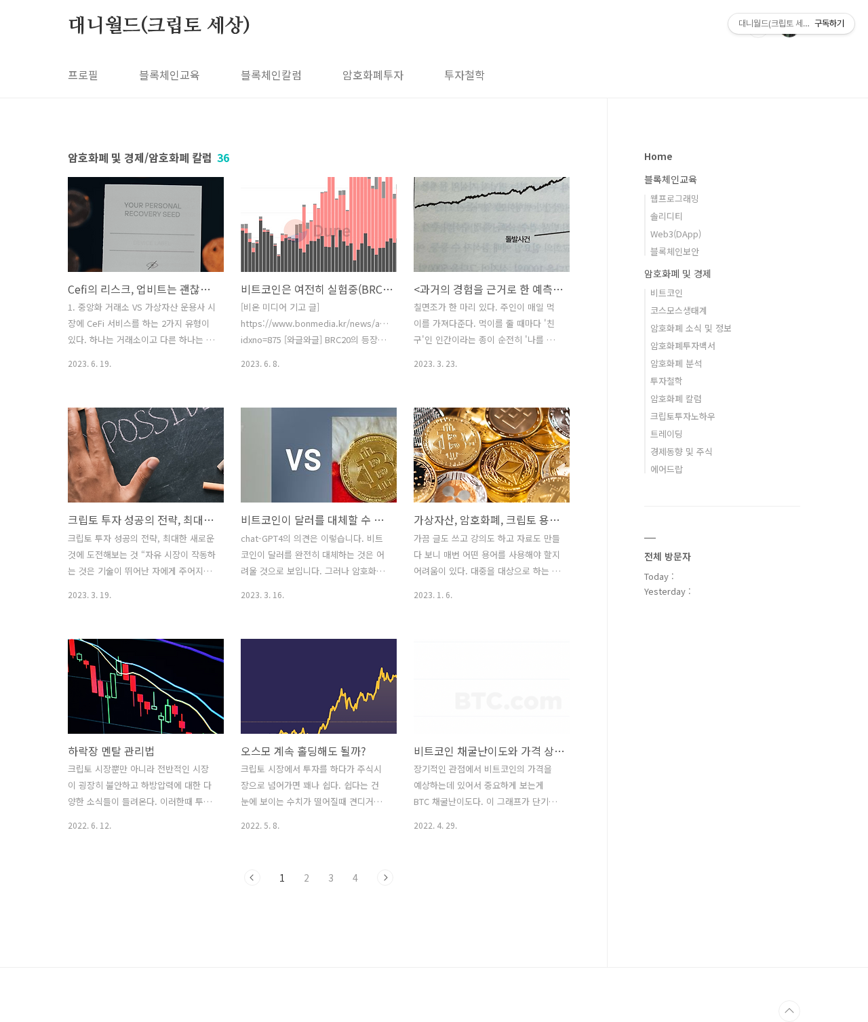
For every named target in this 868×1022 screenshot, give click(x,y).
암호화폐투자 (372, 74)
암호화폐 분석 (676, 363)
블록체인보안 (674, 251)
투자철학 (464, 74)
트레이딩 (666, 433)
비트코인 (666, 292)
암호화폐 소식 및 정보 (691, 327)
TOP (789, 1011)
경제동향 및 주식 (681, 451)
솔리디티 (666, 216)
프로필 (83, 74)
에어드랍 (666, 469)
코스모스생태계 (678, 310)
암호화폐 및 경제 (677, 273)
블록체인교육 (169, 74)
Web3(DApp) (675, 233)
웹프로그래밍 (674, 198)
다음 (385, 877)
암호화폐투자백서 (682, 345)
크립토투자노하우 (682, 416)
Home (658, 156)
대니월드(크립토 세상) (159, 26)
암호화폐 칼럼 (676, 398)
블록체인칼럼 (271, 74)
